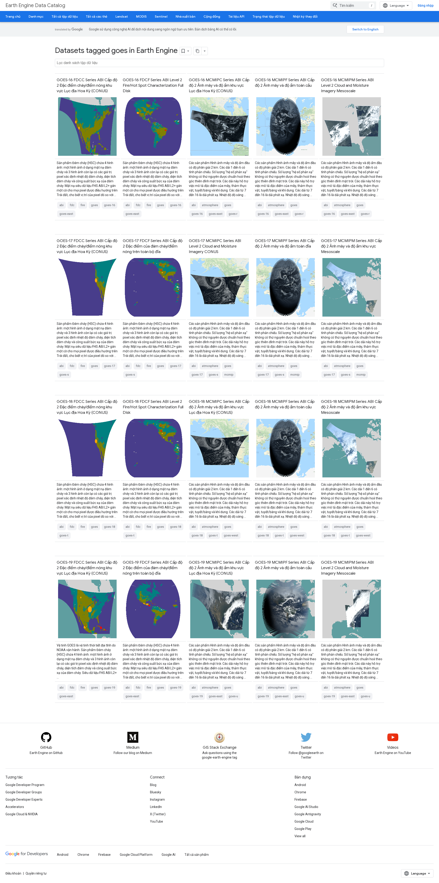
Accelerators (14, 807)
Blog (153, 785)
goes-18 (109, 526)
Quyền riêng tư (36, 873)
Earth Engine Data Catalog (35, 5)
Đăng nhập (426, 5)
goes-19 (109, 687)
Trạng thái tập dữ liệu (269, 16)
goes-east (66, 213)
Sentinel (161, 16)
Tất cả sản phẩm (197, 854)
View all (299, 836)
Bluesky (155, 792)
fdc (72, 205)
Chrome (300, 792)
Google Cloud (303, 821)
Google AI (168, 854)
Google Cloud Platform (136, 854)
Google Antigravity (307, 814)
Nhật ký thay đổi (305, 16)
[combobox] (353, 5)
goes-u (233, 696)
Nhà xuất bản (185, 16)
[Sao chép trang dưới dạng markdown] (197, 51)
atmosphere (210, 205)
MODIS (141, 16)
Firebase (300, 799)
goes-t (63, 535)
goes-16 (109, 205)
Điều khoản (13, 873)
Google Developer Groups (23, 792)
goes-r (233, 213)
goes (94, 205)
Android (300, 785)
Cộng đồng (211, 16)
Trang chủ (12, 16)
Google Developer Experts (24, 799)
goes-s (64, 374)
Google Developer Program (24, 785)
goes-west (231, 535)
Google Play (302, 829)
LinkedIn (156, 807)
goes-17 (109, 366)
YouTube (156, 821)
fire (82, 205)
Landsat (121, 16)
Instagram (157, 799)
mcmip (228, 374)
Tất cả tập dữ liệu (65, 16)
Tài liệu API (236, 16)
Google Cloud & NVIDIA (21, 814)
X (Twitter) (158, 814)
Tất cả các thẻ (96, 16)
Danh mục (36, 16)
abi (61, 205)
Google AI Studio (306, 807)
